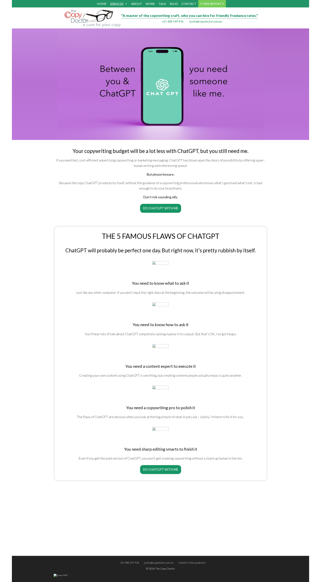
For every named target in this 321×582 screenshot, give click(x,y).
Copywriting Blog (171, 537)
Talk (162, 3)
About (136, 3)
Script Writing (116, 547)
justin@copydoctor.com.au (205, 21)
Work (150, 3)
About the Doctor (226, 537)
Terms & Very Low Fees (175, 542)
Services (116, 3)
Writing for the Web (120, 542)
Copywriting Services (67, 537)
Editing (59, 542)
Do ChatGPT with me (160, 208)
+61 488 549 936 (173, 21)
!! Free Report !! (212, 3)
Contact (188, 3)
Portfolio (221, 542)
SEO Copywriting (118, 537)
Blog (174, 3)
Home (101, 3)
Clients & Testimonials (228, 547)
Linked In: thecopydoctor (192, 562)
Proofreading (63, 547)
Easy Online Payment (173, 547)
